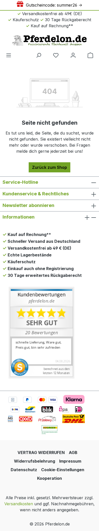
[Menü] (9, 55)
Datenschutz (24, 469)
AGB (73, 452)
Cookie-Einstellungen (62, 469)
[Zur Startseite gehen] (49, 40)
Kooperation (49, 478)
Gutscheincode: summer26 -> (52, 5)
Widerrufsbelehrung (34, 461)
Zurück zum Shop (49, 167)
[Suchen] (38, 55)
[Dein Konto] (73, 55)
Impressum (70, 461)
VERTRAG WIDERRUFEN (41, 452)
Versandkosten (18, 503)
